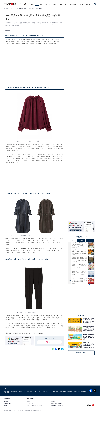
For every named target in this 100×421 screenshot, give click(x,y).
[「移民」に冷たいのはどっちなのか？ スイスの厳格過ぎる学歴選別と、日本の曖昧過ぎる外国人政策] (88, 345)
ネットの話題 (86, 4)
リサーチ (66, 4)
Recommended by (84, 284)
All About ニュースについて (57, 405)
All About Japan (7, 403)
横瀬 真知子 (7, 30)
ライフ (37, 4)
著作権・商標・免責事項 (56, 403)
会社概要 (29, 401)
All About (6, 401)
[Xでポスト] (59, 349)
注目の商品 (73, 4)
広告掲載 (53, 401)
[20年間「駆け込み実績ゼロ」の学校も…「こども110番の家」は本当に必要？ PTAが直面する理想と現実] (88, 329)
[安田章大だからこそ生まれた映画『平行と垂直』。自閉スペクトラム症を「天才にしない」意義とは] (88, 320)
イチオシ (6, 405)
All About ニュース (8, 8)
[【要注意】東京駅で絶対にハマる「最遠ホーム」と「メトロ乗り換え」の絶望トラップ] (88, 337)
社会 (46, 4)
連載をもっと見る (81, 352)
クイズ (79, 4)
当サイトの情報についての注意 (34, 405)
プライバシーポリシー (32, 403)
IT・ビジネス (52, 4)
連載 (32, 4)
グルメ (42, 4)
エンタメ (59, 4)
